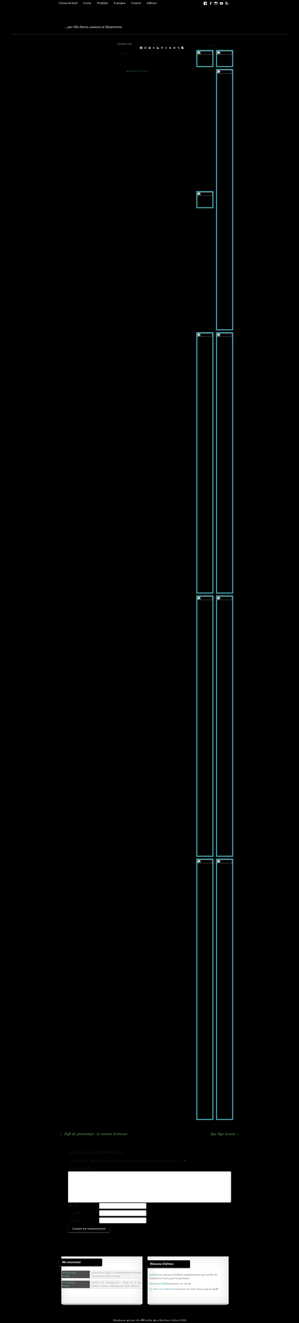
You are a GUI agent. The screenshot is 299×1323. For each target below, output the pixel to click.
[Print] (174, 48)
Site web (73, 1220)
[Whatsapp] (166, 48)
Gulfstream (156, 1274)
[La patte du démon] (204, 726)
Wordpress (119, 1320)
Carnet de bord (68, 3)
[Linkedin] (158, 48)
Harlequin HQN (158, 1283)
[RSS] (170, 48)
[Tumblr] (153, 48)
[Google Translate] (182, 48)
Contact (136, 3)
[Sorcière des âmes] (224, 199)
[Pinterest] (162, 48)
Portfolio (102, 3)
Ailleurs (152, 3)
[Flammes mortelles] (224, 58)
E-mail (73, 1213)
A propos (119, 3)
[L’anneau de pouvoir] (204, 462)
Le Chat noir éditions (161, 1289)
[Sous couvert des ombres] (204, 989)
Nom (72, 1206)
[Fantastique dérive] (204, 199)
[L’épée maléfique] (224, 462)
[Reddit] (149, 48)
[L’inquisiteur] (204, 58)
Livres (87, 3)
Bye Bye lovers (224, 1134)
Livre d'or (134, 1320)
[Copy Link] (178, 48)
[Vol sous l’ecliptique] (224, 989)
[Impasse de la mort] (224, 726)
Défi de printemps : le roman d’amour (93, 1134)
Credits (148, 1320)
